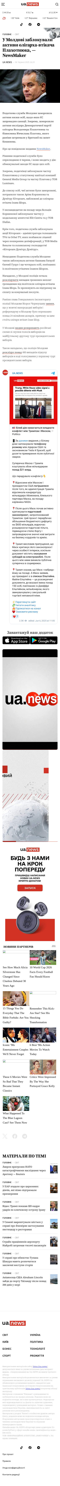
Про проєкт (7, 1454)
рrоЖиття (37, 1356)
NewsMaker (43, 148)
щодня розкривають (27, 327)
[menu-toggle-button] (3, 4)
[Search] (57, 4)
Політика (36, 1342)
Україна (35, 1335)
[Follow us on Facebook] (30, 24)
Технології (37, 1349)
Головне (6, 34)
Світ (17, 34)
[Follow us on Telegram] (38, 24)
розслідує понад (12, 352)
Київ (5, 1342)
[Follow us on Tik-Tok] (21, 24)
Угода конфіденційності (13, 1467)
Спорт (6, 1356)
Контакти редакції (11, 1474)
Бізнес (6, 1349)
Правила (6, 1461)
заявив (50, 303)
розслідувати (10, 280)
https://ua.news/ (40, 1366)
